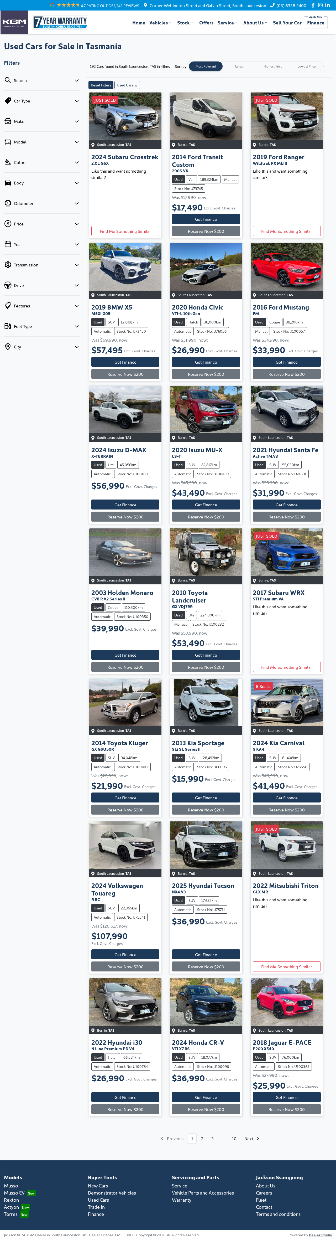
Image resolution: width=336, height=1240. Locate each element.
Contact (264, 1206)
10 (234, 1138)
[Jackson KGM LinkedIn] (328, 5)
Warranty (181, 1199)
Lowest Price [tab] (307, 66)
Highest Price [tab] (273, 66)
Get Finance (206, 219)
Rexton (11, 1199)
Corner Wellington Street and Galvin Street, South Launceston (208, 5)
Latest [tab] (239, 66)
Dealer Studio (320, 1234)
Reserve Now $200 (206, 231)
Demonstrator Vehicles (112, 1192)
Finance (315, 22)
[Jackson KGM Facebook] (314, 5)
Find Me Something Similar (125, 231)
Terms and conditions (278, 1214)
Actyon (11, 1206)
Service (226, 22)
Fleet (261, 1199)
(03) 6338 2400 (291, 5)
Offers (206, 22)
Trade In (96, 1206)
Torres (11, 1214)
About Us (253, 22)
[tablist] (256, 66)
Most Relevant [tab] (206, 66)
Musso (11, 1185)
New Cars (98, 1185)
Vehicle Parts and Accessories (203, 1192)
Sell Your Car (287, 22)
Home (138, 22)
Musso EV (14, 1192)
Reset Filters (101, 85)
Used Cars (98, 1199)
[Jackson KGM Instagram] (321, 5)
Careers (264, 1192)
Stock (183, 22)
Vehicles (158, 22)
